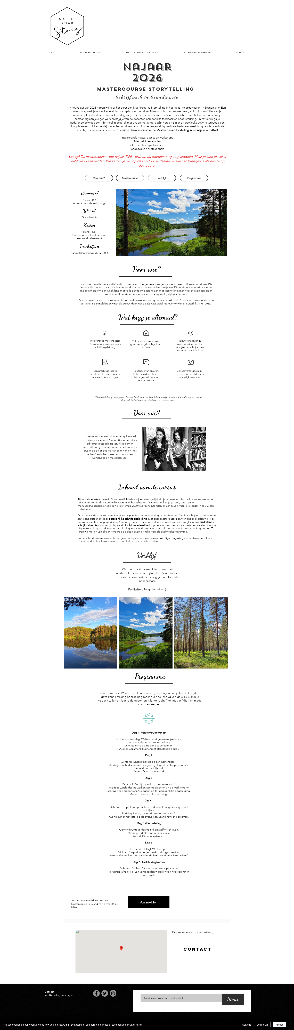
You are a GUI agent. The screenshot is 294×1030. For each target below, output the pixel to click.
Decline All (262, 1024)
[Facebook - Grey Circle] (96, 993)
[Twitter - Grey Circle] (104, 993)
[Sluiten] (290, 1024)
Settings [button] (246, 1024)
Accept (279, 1024)
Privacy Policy (134, 1024)
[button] (171, 222)
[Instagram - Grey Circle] (113, 993)
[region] (197, 949)
